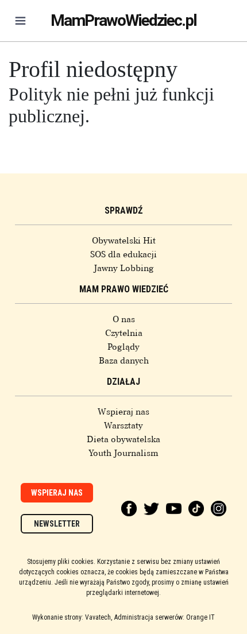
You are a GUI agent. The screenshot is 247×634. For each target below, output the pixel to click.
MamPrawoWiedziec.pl (123, 20)
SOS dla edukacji (123, 254)
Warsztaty (123, 425)
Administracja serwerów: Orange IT (164, 617)
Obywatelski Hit (124, 240)
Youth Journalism (123, 453)
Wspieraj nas (123, 411)
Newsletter (57, 523)
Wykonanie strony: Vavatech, (72, 617)
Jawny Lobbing (124, 268)
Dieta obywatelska (123, 439)
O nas (124, 319)
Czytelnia (123, 333)
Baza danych (124, 360)
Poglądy (123, 347)
